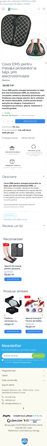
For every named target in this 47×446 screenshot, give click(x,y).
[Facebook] (23, 408)
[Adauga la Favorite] (20, 246)
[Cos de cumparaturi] (44, 9)
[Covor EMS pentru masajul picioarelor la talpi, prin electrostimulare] (23, 36)
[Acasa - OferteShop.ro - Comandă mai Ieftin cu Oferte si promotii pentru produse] (12, 9)
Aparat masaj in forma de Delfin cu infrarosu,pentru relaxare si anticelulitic (34, 319)
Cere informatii (29, 138)
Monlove (6, 80)
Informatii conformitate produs (15, 219)
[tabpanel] (23, 36)
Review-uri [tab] (12, 226)
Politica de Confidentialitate (22, 362)
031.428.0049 (10, 397)
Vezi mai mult (10, 215)
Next (45, 39)
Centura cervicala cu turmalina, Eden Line (12, 319)
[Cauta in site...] (39, 9)
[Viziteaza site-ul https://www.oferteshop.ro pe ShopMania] (24, 441)
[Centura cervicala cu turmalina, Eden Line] (13, 305)
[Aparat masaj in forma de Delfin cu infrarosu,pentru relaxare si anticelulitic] (34, 305)
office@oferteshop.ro (12, 403)
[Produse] (3, 9)
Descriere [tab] (9, 177)
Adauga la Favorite (11, 138)
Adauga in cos (30, 121)
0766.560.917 (9, 400)
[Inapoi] (45, 63)
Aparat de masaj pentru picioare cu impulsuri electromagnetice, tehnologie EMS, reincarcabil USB (12, 267)
